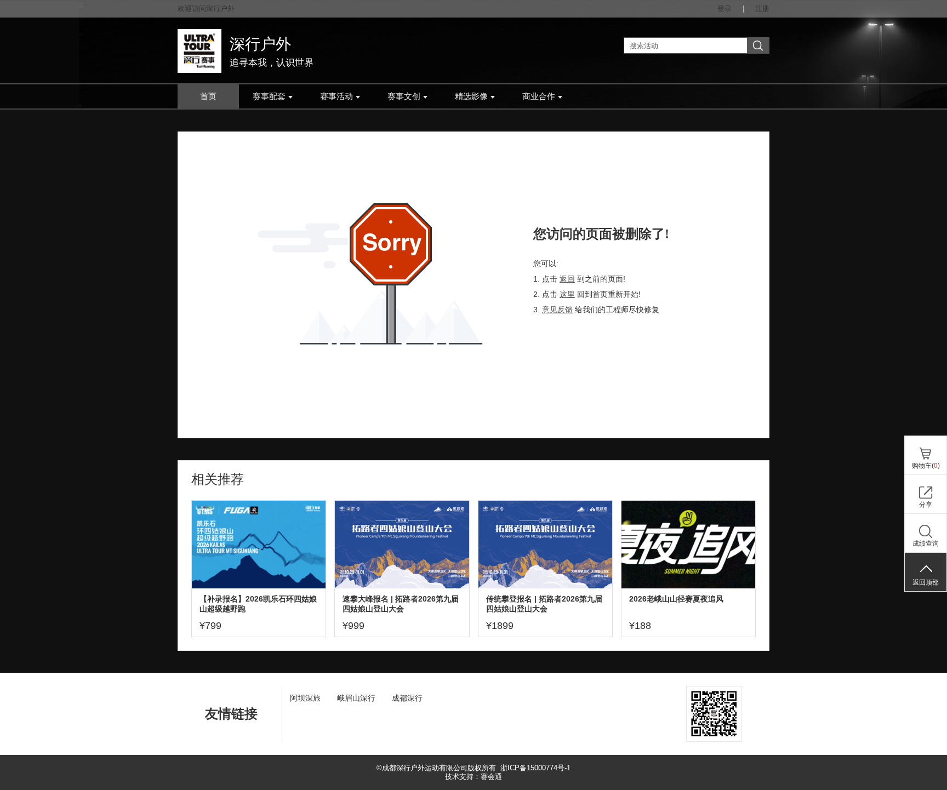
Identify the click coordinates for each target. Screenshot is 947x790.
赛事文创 (403, 96)
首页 (208, 96)
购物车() (926, 466)
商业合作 (538, 96)
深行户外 (260, 44)
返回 (567, 278)
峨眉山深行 (356, 698)
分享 (925, 504)
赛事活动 (336, 96)
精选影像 (471, 96)
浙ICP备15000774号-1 (535, 768)
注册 (762, 8)
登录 (724, 8)
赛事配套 (269, 96)
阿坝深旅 (305, 698)
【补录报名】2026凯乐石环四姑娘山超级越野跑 (258, 603)
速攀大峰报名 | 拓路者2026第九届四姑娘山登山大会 (401, 603)
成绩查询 (925, 543)
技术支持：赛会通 (473, 776)
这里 (567, 294)
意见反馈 (557, 309)
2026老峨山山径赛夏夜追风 (676, 598)
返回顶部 (925, 582)
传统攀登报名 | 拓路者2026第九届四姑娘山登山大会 (544, 603)
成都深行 (407, 698)
